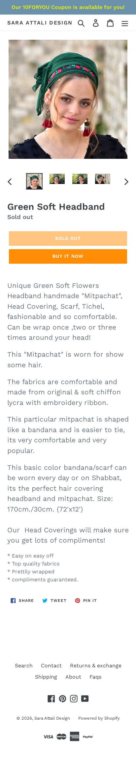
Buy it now (68, 256)
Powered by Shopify (99, 718)
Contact (51, 665)
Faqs (95, 677)
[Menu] (125, 22)
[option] (34, 181)
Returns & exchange (95, 665)
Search (24, 665)
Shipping (46, 677)
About (73, 677)
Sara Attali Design (40, 23)
